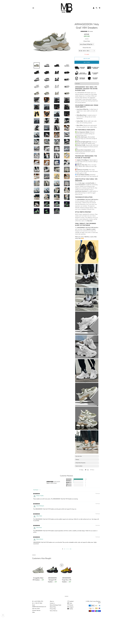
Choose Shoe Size (87, 47)
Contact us (52, 603)
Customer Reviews (36, 610)
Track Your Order (36, 608)
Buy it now (87, 62)
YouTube (71, 609)
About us (52, 601)
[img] (36, 493)
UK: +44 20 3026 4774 (37, 601)
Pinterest (71, 605)
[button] (84, 31)
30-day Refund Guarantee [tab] (80, 462)
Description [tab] (78, 83)
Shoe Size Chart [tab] (79, 456)
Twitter (70, 603)
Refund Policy (53, 607)
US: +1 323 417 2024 (37, 603)
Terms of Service (53, 610)
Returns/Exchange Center (55, 605)
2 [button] (64, 549)
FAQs (33, 612)
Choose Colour (86, 41)
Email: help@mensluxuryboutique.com (39, 605)
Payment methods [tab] (79, 466)
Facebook (71, 601)
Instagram (71, 607)
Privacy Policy (53, 609)
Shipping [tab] (77, 459)
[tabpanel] (86, 270)
